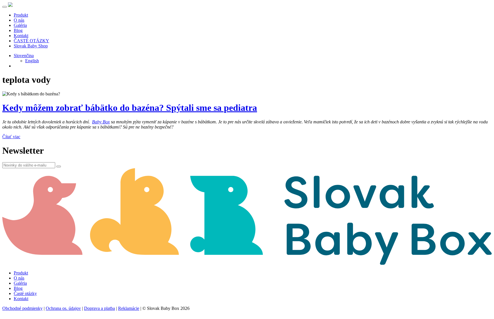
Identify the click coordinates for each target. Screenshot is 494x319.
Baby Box (101, 121)
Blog (18, 30)
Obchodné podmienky (22, 308)
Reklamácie (128, 308)
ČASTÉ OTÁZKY (31, 40)
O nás (19, 20)
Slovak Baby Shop (31, 45)
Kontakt (21, 35)
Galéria (20, 25)
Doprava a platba (99, 308)
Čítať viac (11, 136)
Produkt (21, 15)
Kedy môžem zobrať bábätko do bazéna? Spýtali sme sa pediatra (129, 108)
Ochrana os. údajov (63, 308)
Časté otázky (25, 293)
